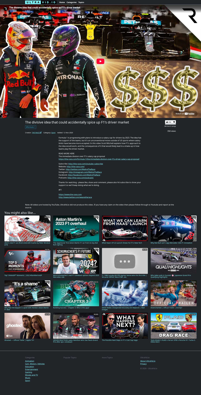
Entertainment (31, 369)
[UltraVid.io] (41, 2)
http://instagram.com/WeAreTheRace (85, 172)
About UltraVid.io (147, 361)
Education (29, 366)
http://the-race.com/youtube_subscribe (85, 163)
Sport (53, 133)
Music (27, 377)
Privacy (143, 364)
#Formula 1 (30, 127)
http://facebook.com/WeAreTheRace (84, 175)
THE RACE (36, 133)
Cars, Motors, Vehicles (35, 364)
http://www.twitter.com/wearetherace (75, 197)
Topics (81, 2)
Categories (72, 2)
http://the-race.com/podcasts (81, 177)
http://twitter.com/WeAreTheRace (80, 169)
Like (169, 122)
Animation (29, 361)
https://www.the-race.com (70, 194)
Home (62, 2)
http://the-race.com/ (76, 166)
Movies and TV (31, 375)
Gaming (28, 372)
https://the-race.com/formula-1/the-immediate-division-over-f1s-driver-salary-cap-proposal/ (99, 159)
